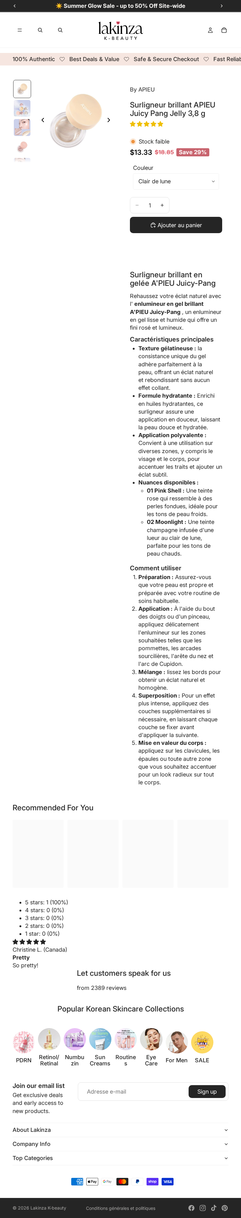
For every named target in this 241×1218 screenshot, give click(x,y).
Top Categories (33, 1158)
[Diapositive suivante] (110, 121)
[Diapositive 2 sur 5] (22, 108)
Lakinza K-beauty (48, 1207)
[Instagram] (202, 1208)
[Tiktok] (213, 1208)
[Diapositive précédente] (41, 121)
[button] (147, 124)
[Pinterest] (224, 1208)
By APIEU (142, 89)
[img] (29, 941)
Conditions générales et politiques (120, 1208)
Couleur (143, 168)
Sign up (207, 1091)
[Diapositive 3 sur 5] (22, 127)
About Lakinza (32, 1130)
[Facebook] (191, 1208)
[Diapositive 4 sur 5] (22, 147)
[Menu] (20, 30)
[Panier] (224, 30)
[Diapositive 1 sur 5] (22, 89)
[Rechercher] (40, 30)
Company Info (32, 1144)
